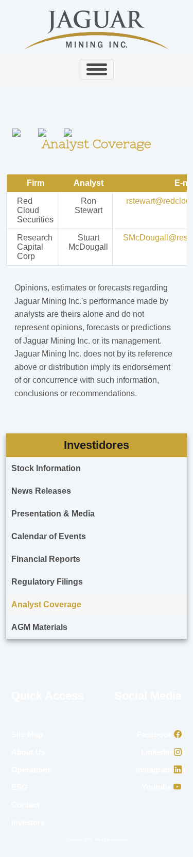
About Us (28, 752)
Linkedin (157, 752)
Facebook (155, 734)
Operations (31, 769)
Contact (25, 804)
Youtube (157, 787)
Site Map (27, 734)
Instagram (155, 769)
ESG (19, 787)
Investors (28, 822)
